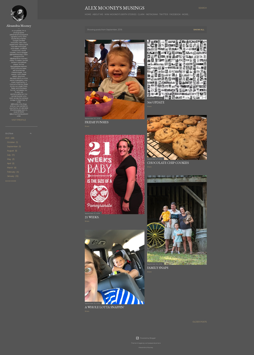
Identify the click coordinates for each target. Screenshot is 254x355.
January (12, 176)
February (12, 172)
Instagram (152, 14)
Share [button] (87, 126)
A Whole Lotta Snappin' (104, 307)
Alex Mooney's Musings (114, 8)
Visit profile (19, 120)
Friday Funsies (96, 122)
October (12, 142)
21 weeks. (92, 217)
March (11, 167)
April (10, 163)
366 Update (155, 102)
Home (88, 14)
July (10, 155)
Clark (141, 14)
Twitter (163, 14)
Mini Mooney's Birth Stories (120, 14)
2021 (9, 138)
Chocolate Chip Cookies (168, 163)
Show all (198, 29)
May (10, 159)
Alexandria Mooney (18, 26)
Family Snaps (157, 268)
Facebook (175, 14)
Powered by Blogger (148, 338)
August (12, 151)
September (13, 146)
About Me (98, 14)
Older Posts (200, 322)
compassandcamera (153, 343)
